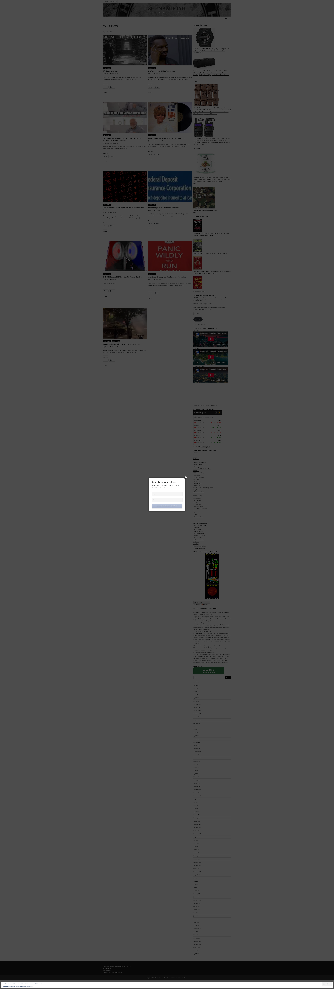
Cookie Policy (30, 986)
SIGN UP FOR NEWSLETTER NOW (167, 506)
